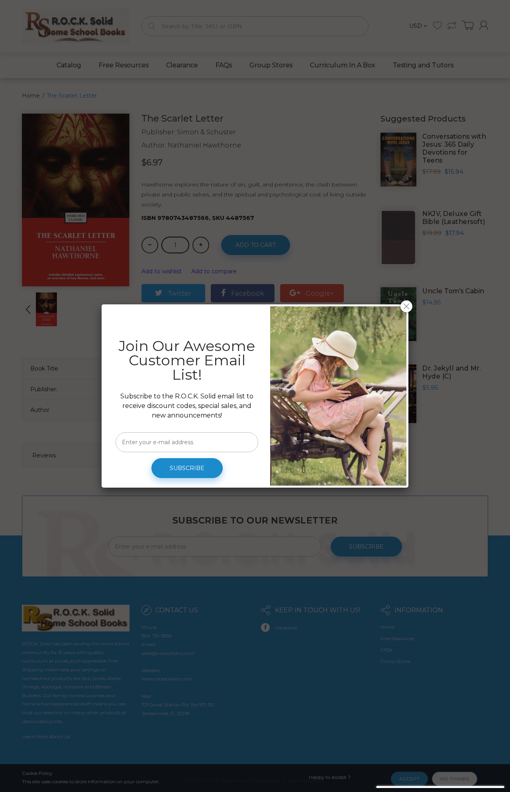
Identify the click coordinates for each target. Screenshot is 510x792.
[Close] (406, 306)
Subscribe (187, 468)
